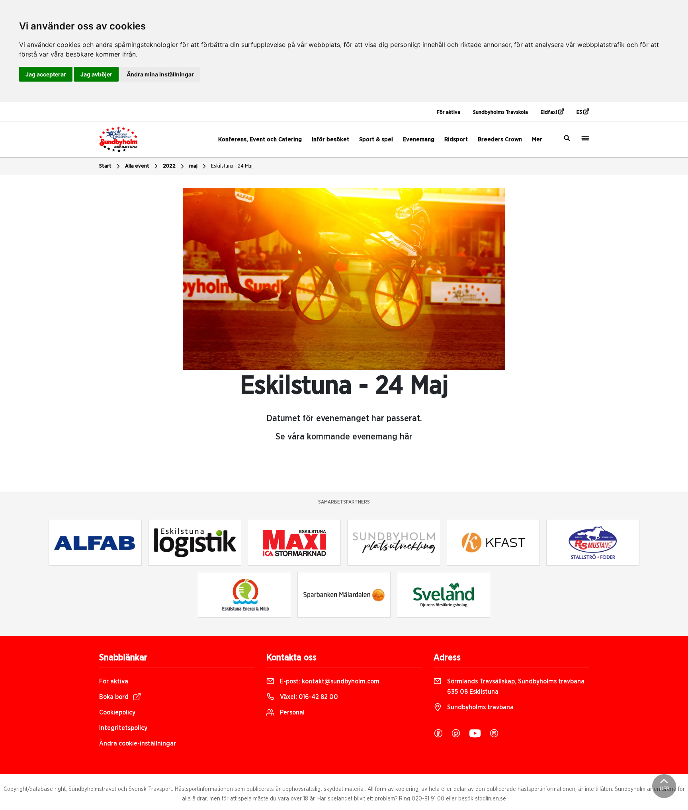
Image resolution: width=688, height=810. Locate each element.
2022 (169, 166)
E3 (580, 112)
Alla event (137, 166)
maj (193, 166)
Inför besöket (330, 139)
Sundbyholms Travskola (500, 112)
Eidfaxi (549, 112)
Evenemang (418, 139)
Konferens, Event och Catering (260, 139)
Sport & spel (376, 139)
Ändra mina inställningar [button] (160, 74)
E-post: (328, 681)
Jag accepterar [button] (45, 74)
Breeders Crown (500, 139)
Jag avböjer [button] (96, 74)
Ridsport (456, 139)
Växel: (308, 697)
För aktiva (448, 112)
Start (105, 166)
